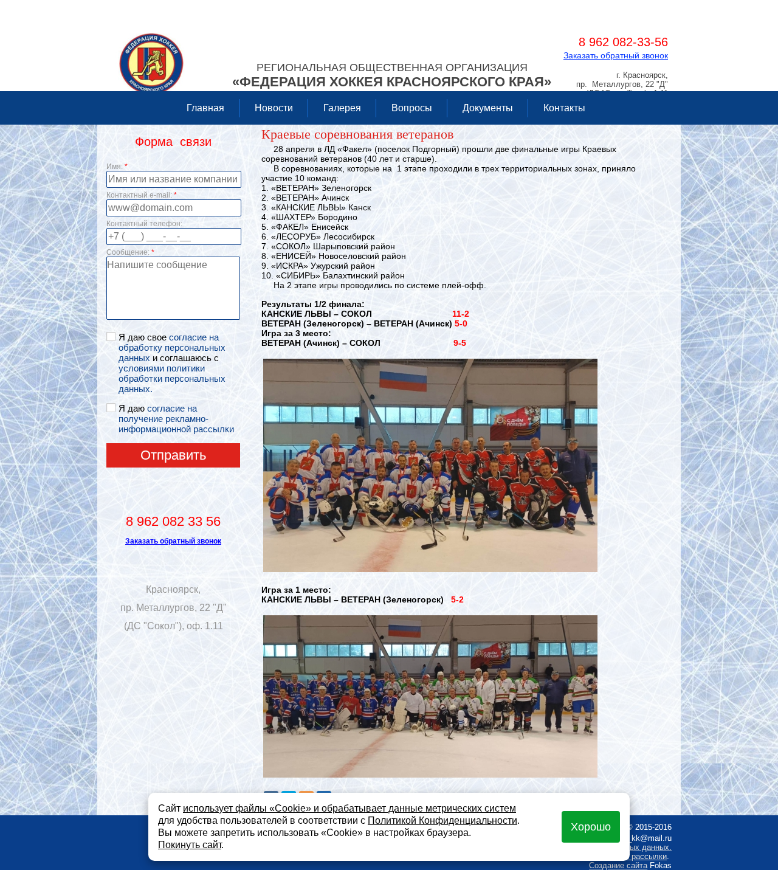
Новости (274, 108)
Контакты (564, 108)
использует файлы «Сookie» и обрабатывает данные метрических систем (349, 808)
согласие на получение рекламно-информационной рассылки (176, 418)
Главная (205, 108)
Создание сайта (618, 865)
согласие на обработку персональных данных (172, 347)
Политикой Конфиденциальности (442, 820)
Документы (488, 108)
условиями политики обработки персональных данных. (172, 378)
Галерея (342, 108)
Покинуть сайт (189, 845)
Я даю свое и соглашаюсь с (172, 363)
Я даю (176, 418)
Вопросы (411, 108)
